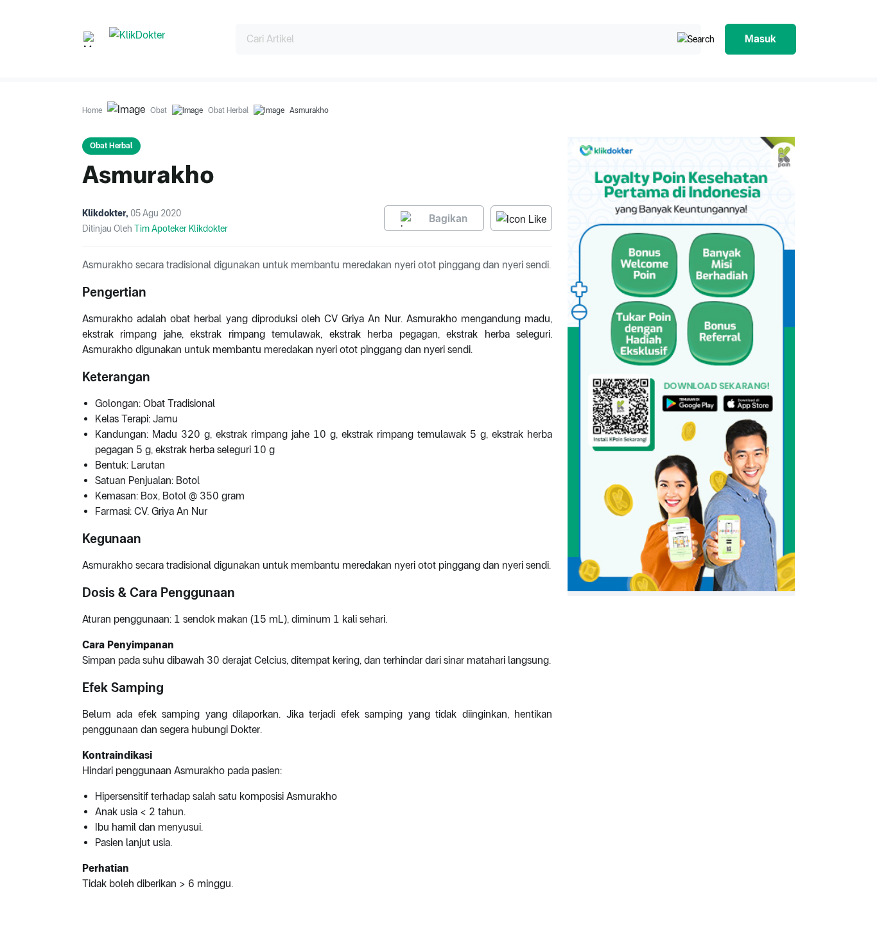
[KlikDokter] (162, 39)
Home (92, 110)
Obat (158, 110)
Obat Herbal (228, 110)
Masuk (760, 39)
